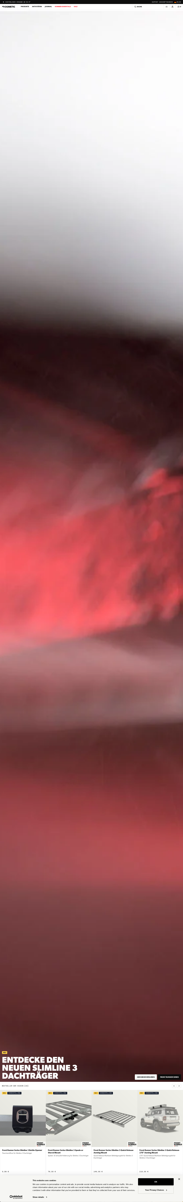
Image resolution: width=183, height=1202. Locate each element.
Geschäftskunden (166, 2)
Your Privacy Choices (154, 1190)
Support (155, 2)
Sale (75, 6)
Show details (38, 1197)
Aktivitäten (37, 6)
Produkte (25, 6)
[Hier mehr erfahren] (91, 546)
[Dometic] (8, 7)
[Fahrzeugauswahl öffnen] (166, 6)
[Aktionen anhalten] (3, 1)
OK (155, 1182)
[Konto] (172, 6)
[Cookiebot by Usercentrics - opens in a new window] (16, 1197)
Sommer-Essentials (63, 6)
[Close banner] (179, 1179)
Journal (48, 6)
